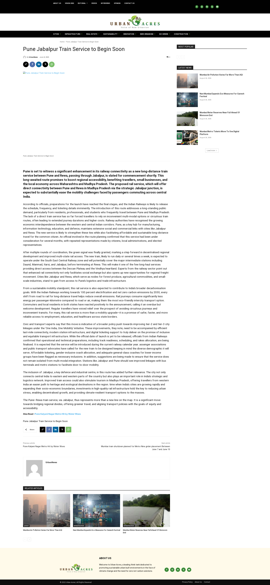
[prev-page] (25, 539)
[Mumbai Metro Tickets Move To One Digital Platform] (187, 137)
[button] (173, 10)
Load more (211, 151)
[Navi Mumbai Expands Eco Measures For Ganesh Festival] (96, 510)
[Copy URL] (26, 64)
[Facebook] (196, 6)
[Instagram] (201, 6)
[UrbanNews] (25, 57)
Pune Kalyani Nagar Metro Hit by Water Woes (58, 414)
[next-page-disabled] (183, 57)
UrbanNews (33, 57)
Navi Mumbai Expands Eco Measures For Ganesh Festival (96, 530)
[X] (212, 6)
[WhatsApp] (52, 64)
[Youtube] (217, 6)
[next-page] (29, 539)
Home (62, 42)
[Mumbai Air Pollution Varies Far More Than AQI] (46, 510)
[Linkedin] (207, 6)
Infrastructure (79, 525)
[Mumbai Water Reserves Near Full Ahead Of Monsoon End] (146, 510)
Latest (26, 525)
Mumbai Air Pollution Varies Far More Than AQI (42, 530)
